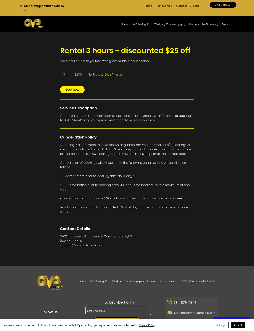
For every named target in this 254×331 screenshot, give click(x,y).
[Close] (249, 325)
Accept (238, 325)
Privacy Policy (147, 325)
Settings (220, 325)
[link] (72, 89)
